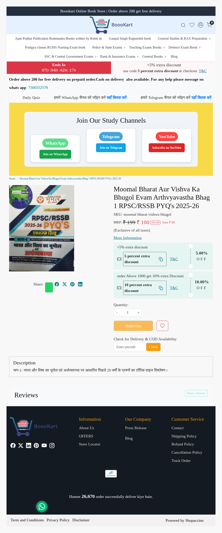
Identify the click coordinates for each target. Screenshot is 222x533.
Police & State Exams (107, 47)
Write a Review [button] (196, 393)
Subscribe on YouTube (166, 147)
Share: (38, 284)
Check (153, 347)
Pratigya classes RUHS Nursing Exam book (55, 47)
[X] (20, 446)
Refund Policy (182, 444)
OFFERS (86, 436)
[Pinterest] (36, 446)
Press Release (136, 428)
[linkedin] (80, 284)
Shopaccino (194, 520)
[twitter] (65, 284)
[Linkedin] (28, 446)
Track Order (181, 460)
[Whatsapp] (49, 287)
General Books (152, 56)
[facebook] (57, 284)
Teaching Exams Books (145, 47)
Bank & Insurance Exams (117, 56)
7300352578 (38, 87)
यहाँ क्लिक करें (99, 97)
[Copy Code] (161, 259)
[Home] (111, 25)
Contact (177, 428)
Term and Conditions (27, 520)
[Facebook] (13, 446)
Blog (174, 56)
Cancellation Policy (186, 452)
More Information (128, 238)
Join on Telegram (111, 147)
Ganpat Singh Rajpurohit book (130, 38)
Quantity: (121, 305)
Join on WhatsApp (55, 154)
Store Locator (89, 444)
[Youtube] (44, 446)
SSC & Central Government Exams (68, 56)
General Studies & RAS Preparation (182, 38)
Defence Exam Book (182, 47)
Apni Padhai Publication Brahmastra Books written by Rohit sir (58, 38)
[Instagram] (52, 446)
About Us (86, 428)
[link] (183, 25)
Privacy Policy (58, 520)
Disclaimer (81, 520)
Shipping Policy (184, 436)
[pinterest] (72, 284)
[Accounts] (200, 25)
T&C (203, 71)
